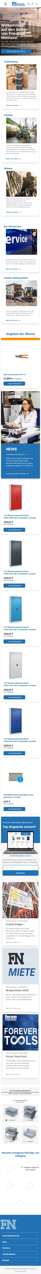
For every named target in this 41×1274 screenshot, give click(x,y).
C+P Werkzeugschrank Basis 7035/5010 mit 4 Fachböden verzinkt (20, 740)
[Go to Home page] (18, 4)
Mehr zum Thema (12, 105)
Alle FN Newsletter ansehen (20, 856)
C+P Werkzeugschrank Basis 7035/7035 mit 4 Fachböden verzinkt (20, 684)
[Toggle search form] (28, 4)
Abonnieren (20, 873)
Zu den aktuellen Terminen (16, 474)
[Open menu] (5, 4)
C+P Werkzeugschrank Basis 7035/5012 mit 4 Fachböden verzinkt (20, 628)
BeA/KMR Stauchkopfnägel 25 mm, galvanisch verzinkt (19, 796)
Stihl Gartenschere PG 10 (14, 374)
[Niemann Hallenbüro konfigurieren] (20, 1116)
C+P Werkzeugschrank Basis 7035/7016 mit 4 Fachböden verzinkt (20, 572)
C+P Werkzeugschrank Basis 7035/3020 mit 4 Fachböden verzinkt (20, 516)
